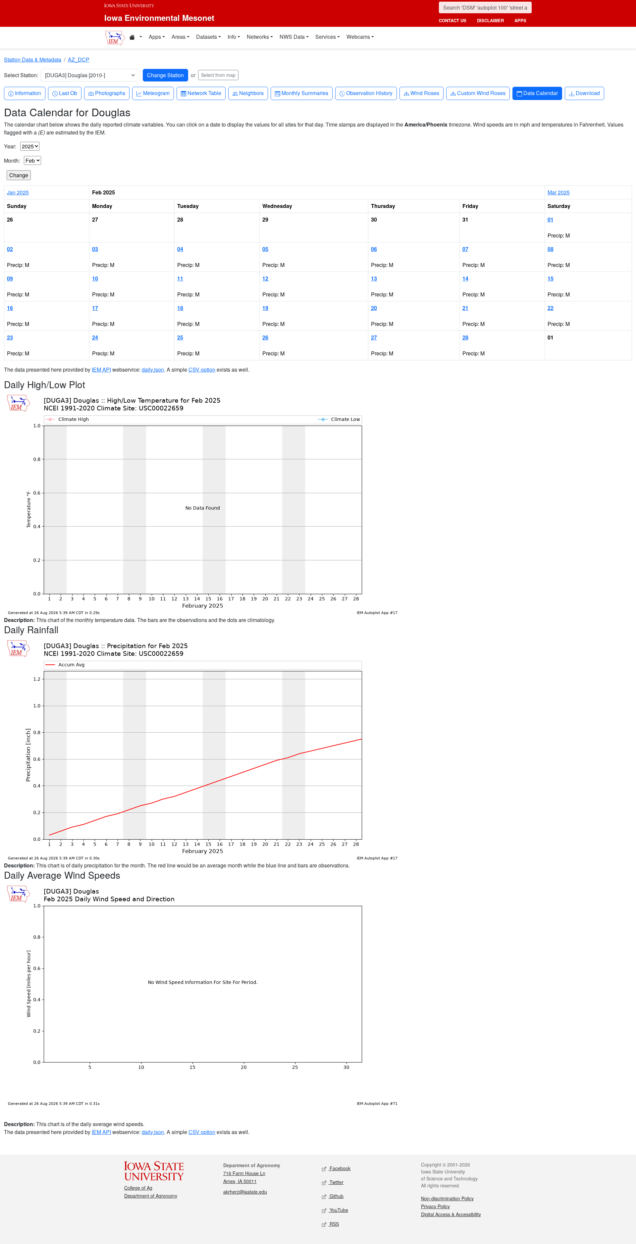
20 (374, 308)
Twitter (336, 1182)
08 (551, 249)
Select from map (218, 75)
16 (10, 308)
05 (265, 249)
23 (10, 337)
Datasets (206, 36)
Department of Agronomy (150, 1195)
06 (374, 249)
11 (180, 278)
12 (265, 278)
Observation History (369, 93)
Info (232, 36)
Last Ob (68, 93)
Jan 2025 (18, 192)
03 (95, 249)
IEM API (101, 369)
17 (95, 308)
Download (587, 93)
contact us (452, 20)
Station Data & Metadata (32, 59)
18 (180, 308)
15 (551, 278)
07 (465, 249)
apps (520, 20)
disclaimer (490, 20)
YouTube (338, 1210)
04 (180, 249)
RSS (333, 1223)
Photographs (110, 93)
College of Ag (138, 1187)
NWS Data (292, 36)
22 (551, 308)
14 (465, 278)
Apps (155, 36)
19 (265, 308)
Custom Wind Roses (481, 93)
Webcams (358, 36)
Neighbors (251, 93)
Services (325, 36)
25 (180, 337)
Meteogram (156, 93)
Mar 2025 (559, 192)
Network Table (204, 93)
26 (265, 337)
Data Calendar (540, 93)
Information (28, 93)
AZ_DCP (78, 59)
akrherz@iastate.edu (245, 1191)
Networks (258, 36)
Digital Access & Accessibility (451, 1214)
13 (374, 278)
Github (336, 1196)
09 (10, 278)
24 (95, 337)
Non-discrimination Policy (447, 1198)
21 (465, 308)
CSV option (201, 369)
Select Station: (21, 75)
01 (551, 219)
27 (374, 337)
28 (465, 337)
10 (95, 278)
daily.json (153, 369)
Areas (179, 36)
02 (10, 249)
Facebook (339, 1168)
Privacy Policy (435, 1206)
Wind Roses (424, 93)
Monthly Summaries (304, 93)
